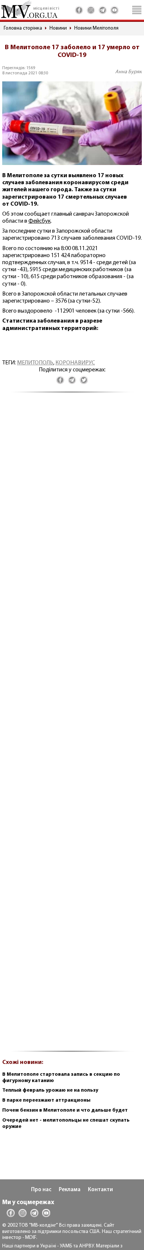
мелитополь (35, 363)
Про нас (41, 1190)
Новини (58, 28)
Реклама (69, 1190)
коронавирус (75, 363)
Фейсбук (39, 221)
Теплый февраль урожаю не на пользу (50, 1090)
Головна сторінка (23, 28)
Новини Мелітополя (96, 28)
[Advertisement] (72, 726)
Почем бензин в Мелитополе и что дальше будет (65, 1110)
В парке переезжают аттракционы (46, 1100)
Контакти (100, 1190)
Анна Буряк (128, 72)
